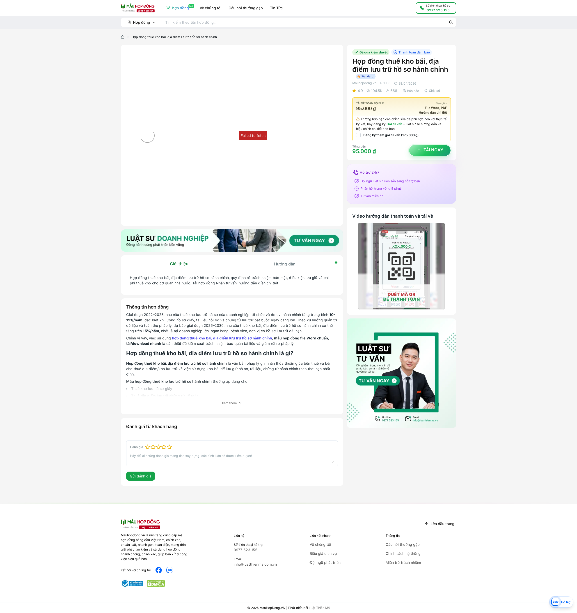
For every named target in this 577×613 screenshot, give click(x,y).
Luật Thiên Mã (319, 608)
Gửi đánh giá (140, 476)
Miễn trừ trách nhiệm (403, 562)
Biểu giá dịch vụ (323, 553)
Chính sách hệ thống (403, 553)
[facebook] (158, 570)
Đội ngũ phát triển (325, 562)
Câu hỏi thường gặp (403, 544)
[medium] (169, 570)
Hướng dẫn (284, 264)
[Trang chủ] (122, 37)
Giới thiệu (179, 263)
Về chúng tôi (320, 544)
